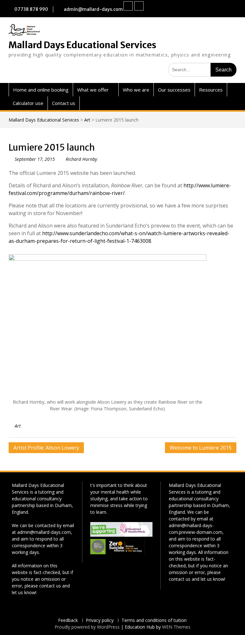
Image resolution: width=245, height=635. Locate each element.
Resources (211, 89)
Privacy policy (100, 620)
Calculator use (28, 103)
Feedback (68, 620)
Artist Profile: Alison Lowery (46, 447)
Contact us (63, 103)
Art (87, 120)
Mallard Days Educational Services (82, 45)
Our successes (174, 89)
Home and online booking (41, 89)
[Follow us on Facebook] (128, 6)
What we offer (93, 89)
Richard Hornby (81, 159)
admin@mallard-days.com (93, 9)
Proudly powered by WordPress (87, 627)
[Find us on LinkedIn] (139, 6)
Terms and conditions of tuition (154, 620)
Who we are (136, 89)
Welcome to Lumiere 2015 (201, 447)
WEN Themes (176, 627)
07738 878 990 (31, 9)
